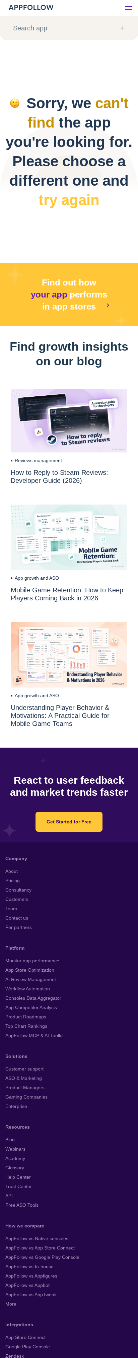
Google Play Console (27, 1346)
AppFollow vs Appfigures (31, 1276)
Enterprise (16, 1106)
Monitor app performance (32, 960)
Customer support (24, 1069)
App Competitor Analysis (31, 1007)
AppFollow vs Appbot (27, 1285)
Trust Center (18, 1186)
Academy (15, 1158)
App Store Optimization (29, 970)
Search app (30, 28)
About (11, 871)
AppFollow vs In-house (29, 1266)
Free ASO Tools (22, 1205)
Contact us (16, 918)
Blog (10, 1139)
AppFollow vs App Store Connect (40, 1247)
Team (11, 908)
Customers (16, 899)
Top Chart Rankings (26, 1026)
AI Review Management (30, 979)
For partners (18, 927)
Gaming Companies (26, 1097)
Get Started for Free (69, 821)
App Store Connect (25, 1337)
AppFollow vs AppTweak (31, 1294)
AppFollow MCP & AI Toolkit (34, 1035)
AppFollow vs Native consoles (36, 1238)
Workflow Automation (27, 988)
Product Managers (25, 1087)
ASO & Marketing (23, 1078)
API (9, 1195)
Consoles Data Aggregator (33, 998)
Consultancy (18, 890)
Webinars (15, 1149)
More (10, 1304)
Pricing (12, 880)
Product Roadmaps (25, 1016)
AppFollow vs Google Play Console (42, 1257)
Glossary (14, 1167)
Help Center (18, 1177)
